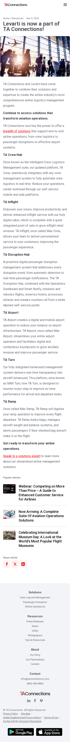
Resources (18, 18)
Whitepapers (35, 635)
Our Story (35, 654)
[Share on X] (15, 564)
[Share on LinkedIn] (23, 564)
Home (6, 18)
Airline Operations (35, 606)
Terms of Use (51, 717)
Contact (35, 673)
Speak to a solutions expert (21, 456)
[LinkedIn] (28, 700)
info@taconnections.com (35, 678)
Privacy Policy (10, 713)
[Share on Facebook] (6, 564)
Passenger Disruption (35, 602)
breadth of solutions (17, 131)
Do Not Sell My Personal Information (22, 721)
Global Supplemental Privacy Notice (22, 717)
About (35, 649)
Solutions (35, 592)
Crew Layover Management (35, 597)
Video (35, 630)
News (35, 626)
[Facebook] (35, 700)
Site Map (25, 713)
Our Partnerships (35, 659)
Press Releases (35, 621)
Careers (35, 664)
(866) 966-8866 (35, 683)
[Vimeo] (41, 700)
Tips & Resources (35, 640)
